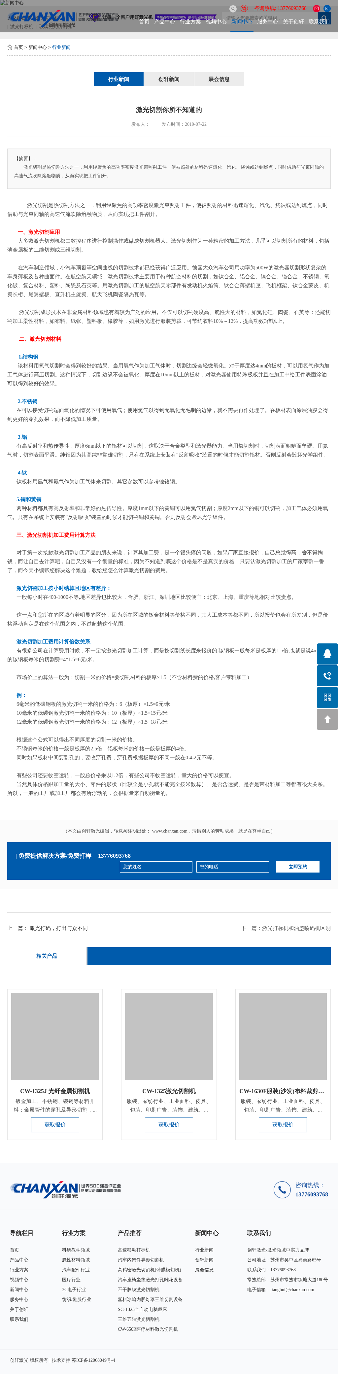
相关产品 (46, 956)
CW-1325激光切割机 (169, 1091)
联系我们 (319, 21)
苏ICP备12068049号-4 (93, 1360)
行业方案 (190, 21)
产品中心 (164, 21)
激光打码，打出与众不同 (59, 928)
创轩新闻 (169, 79)
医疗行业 (71, 1279)
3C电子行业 (74, 1289)
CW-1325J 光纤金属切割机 (55, 1091)
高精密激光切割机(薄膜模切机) (149, 1269)
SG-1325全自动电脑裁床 (142, 1309)
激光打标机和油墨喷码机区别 (296, 928)
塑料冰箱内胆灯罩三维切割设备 (150, 1299)
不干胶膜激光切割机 (138, 1289)
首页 (144, 21)
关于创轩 (293, 21)
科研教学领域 (76, 1250)
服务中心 (267, 21)
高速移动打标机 (134, 1250)
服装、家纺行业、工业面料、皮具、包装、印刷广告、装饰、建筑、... (169, 1105)
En (327, 8)
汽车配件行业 (76, 1269)
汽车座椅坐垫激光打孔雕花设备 (150, 1279)
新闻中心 (242, 21)
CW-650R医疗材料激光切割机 (148, 1329)
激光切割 (37, 205)
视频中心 (216, 21)
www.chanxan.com (169, 831)
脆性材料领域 (76, 1259)
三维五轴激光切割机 (138, 1319)
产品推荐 (130, 1233)
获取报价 (55, 1124)
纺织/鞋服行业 (76, 1299)
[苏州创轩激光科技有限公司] (67, 1189)
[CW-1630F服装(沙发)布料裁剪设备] (283, 1036)
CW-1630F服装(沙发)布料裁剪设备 (284, 1091)
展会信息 (219, 79)
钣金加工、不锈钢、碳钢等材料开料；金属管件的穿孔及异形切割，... (55, 1105)
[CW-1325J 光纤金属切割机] (55, 1036)
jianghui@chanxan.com (292, 1289)
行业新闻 (61, 47)
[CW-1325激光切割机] (169, 1036)
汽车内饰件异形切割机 (141, 1259)
